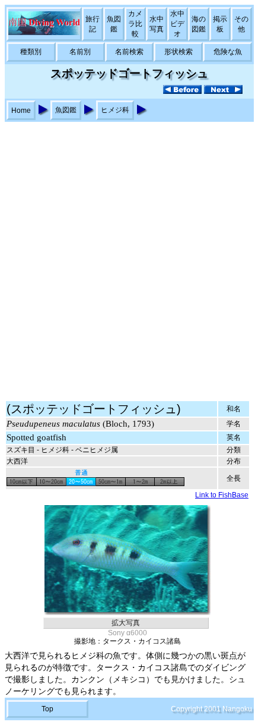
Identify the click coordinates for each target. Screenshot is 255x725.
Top (47, 709)
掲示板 (220, 24)
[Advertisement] (127, 255)
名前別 (80, 52)
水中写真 (156, 24)
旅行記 (92, 24)
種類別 (31, 52)
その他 (241, 24)
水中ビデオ (177, 24)
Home (21, 110)
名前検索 (129, 52)
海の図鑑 (199, 24)
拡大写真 (125, 623)
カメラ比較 (135, 24)
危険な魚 (227, 52)
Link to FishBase (221, 495)
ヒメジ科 (115, 110)
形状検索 (178, 52)
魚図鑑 (114, 24)
